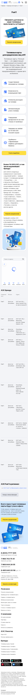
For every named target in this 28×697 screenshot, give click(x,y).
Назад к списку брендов (10, 494)
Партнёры (3, 619)
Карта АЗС (4, 634)
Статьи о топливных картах (8, 607)
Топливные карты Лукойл (7, 644)
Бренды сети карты (12, 5)
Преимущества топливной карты (9, 594)
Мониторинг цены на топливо (8, 602)
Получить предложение (14, 42)
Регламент (3, 690)
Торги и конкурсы (5, 605)
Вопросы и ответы (6, 610)
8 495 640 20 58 (8, 570)
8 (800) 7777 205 (8, 553)
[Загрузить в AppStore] (5, 660)
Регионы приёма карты (7, 637)
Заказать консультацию (10, 584)
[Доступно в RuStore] (17, 664)
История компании (6, 617)
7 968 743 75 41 (8, 559)
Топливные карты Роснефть (8, 651)
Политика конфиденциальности (8, 692)
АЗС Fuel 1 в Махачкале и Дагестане (15, 488)
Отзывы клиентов (5, 622)
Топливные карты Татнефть (8, 646)
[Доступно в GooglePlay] (16, 660)
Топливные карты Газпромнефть (9, 649)
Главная (3, 5)
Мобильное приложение (7, 600)
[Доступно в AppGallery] (6, 664)
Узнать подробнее (14, 153)
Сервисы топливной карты (8, 597)
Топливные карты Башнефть (8, 654)
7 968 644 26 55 (8, 564)
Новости (3, 625)
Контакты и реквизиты (7, 627)
